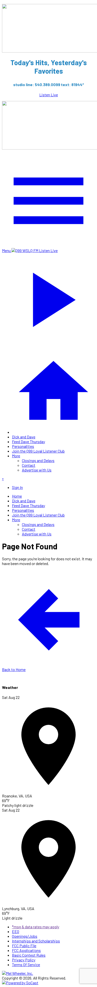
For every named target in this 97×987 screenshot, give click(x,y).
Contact (28, 465)
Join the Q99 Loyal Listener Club (38, 451)
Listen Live (48, 94)
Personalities (23, 446)
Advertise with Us (36, 470)
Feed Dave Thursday (28, 441)
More (16, 455)
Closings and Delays (38, 460)
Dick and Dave (23, 436)
